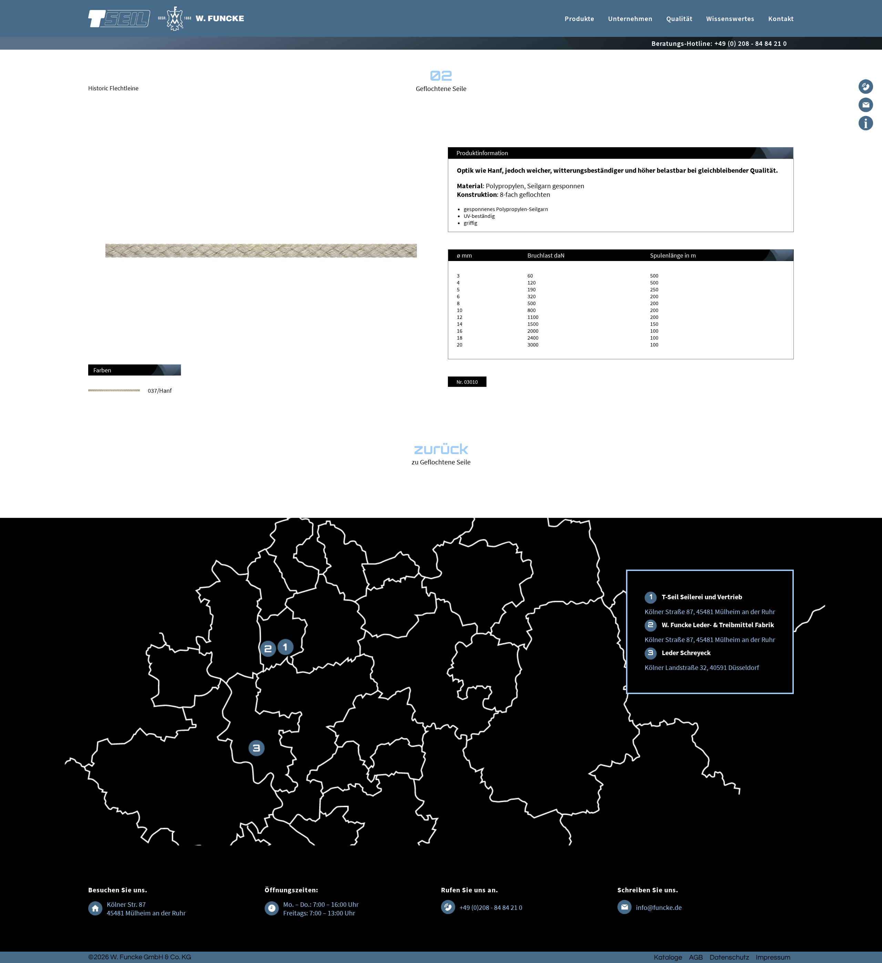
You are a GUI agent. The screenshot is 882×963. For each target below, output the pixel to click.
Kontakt (781, 18)
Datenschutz (729, 957)
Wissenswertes (730, 18)
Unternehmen (630, 18)
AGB (696, 957)
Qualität (679, 18)
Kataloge (668, 957)
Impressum (773, 957)
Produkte (579, 18)
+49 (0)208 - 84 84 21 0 (491, 907)
